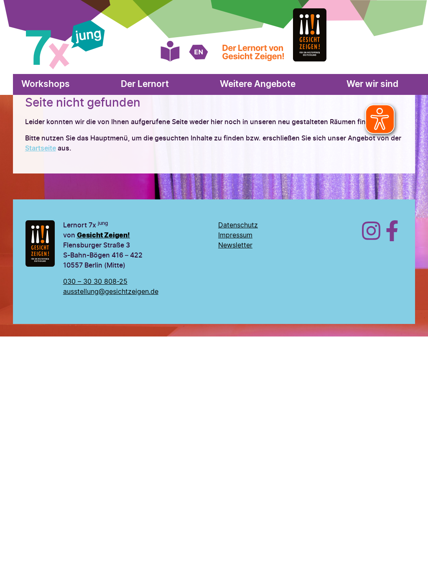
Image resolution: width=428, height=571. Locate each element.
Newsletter (235, 245)
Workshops (45, 84)
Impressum (235, 235)
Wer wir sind (372, 84)
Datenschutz (238, 225)
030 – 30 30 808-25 (95, 281)
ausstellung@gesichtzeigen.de (110, 291)
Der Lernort (145, 84)
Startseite (40, 148)
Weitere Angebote (258, 84)
